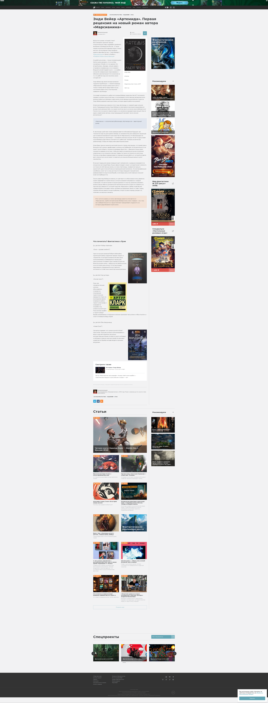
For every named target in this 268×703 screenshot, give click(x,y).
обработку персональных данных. (251, 693)
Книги (97, 14)
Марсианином (98, 54)
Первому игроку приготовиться (104, 56)
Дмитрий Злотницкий (102, 32)
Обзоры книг (103, 14)
